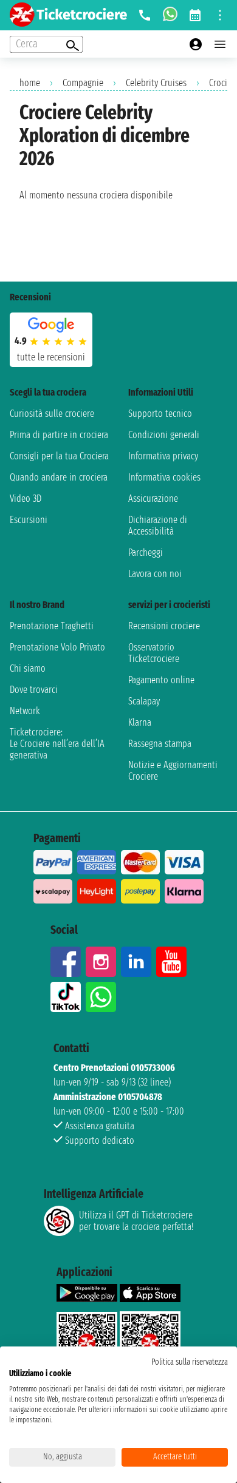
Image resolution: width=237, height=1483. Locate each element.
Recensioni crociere (164, 626)
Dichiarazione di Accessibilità (157, 525)
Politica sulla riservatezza (189, 1362)
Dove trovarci (34, 689)
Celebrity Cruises (156, 83)
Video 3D (25, 498)
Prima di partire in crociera (59, 435)
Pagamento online (161, 680)
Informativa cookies (164, 477)
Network (25, 711)
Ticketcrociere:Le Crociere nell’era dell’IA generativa (57, 743)
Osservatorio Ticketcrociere (153, 652)
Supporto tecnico (160, 413)
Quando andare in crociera (59, 477)
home (29, 83)
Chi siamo (28, 668)
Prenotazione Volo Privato (57, 647)
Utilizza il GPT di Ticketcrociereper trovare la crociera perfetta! (136, 1220)
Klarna (139, 722)
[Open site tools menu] (220, 15)
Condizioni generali (163, 435)
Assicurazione (153, 498)
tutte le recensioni (51, 357)
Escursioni (28, 519)
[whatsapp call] (170, 15)
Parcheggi (145, 552)
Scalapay (144, 701)
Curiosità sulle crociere (52, 413)
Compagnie (83, 83)
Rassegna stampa (159, 743)
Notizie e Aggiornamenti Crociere (173, 770)
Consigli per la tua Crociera (59, 456)
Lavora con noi (155, 573)
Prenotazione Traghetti (52, 626)
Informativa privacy (163, 456)
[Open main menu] (220, 44)
